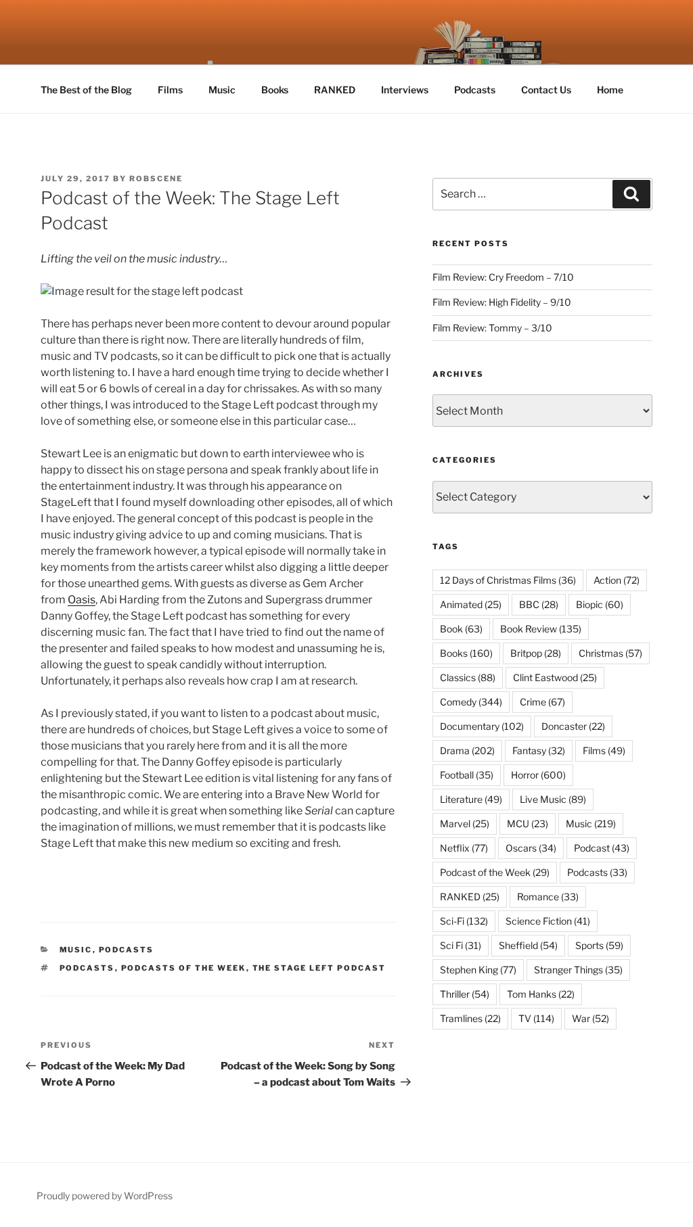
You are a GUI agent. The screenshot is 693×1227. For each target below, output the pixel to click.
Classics (467, 677)
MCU (527, 823)
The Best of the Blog (86, 89)
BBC (538, 604)
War (590, 1018)
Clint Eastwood (555, 677)
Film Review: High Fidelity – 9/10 (501, 302)
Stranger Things (578, 969)
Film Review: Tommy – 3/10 (492, 327)
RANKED (334, 89)
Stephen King (478, 969)
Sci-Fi (464, 921)
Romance (548, 896)
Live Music (553, 799)
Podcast (601, 848)
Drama (467, 750)
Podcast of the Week (495, 872)
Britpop (535, 653)
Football (466, 775)
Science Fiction (548, 921)
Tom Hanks (541, 994)
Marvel (464, 823)
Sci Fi (460, 945)
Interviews (404, 89)
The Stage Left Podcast (319, 968)
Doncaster (573, 726)
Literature (471, 799)
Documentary (482, 726)
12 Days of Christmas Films (508, 580)
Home (610, 89)
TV (536, 1018)
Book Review (540, 628)
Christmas (610, 653)
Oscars (531, 848)
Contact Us (546, 89)
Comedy (471, 702)
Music (222, 89)
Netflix (464, 848)
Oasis (81, 599)
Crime (542, 702)
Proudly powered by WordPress (105, 1195)
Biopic (599, 604)
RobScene (156, 178)
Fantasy (538, 750)
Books (274, 89)
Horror (538, 775)
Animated (470, 604)
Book (461, 628)
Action (617, 580)
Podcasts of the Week (183, 968)
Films (170, 89)
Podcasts (474, 89)
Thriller (464, 994)
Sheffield (528, 945)
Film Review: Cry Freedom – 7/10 (503, 277)
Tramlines (470, 1018)
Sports (599, 945)
